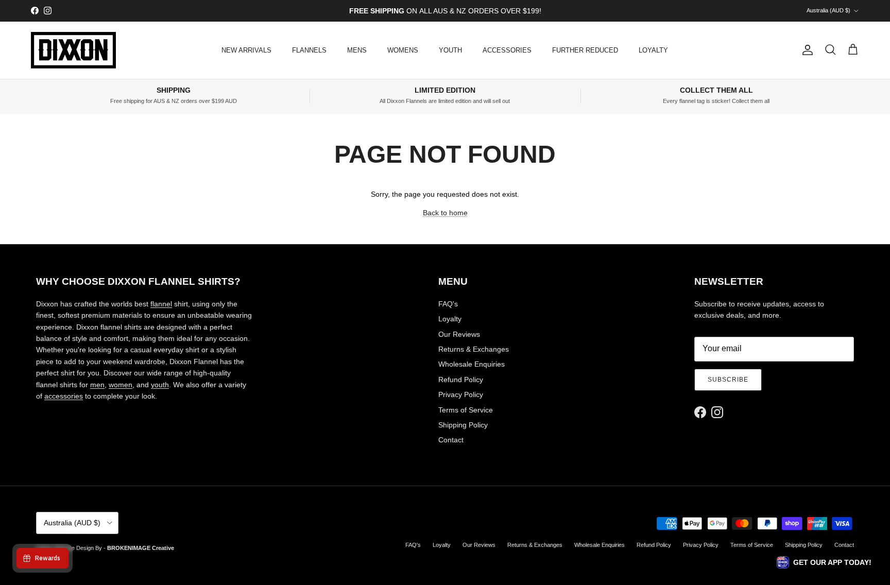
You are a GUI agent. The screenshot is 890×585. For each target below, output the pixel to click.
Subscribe (728, 379)
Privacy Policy (460, 394)
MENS (357, 50)
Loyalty (449, 319)
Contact (451, 440)
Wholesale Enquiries (471, 364)
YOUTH (450, 50)
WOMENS (402, 50)
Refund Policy (460, 379)
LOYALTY (653, 50)
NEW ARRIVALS (246, 50)
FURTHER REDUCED (585, 50)
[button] (824, 562)
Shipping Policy (463, 425)
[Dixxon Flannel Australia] (73, 50)
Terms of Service (465, 410)
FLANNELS (309, 50)
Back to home (445, 213)
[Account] (805, 50)
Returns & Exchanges (473, 349)
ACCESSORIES (507, 50)
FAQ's (448, 304)
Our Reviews (459, 334)
